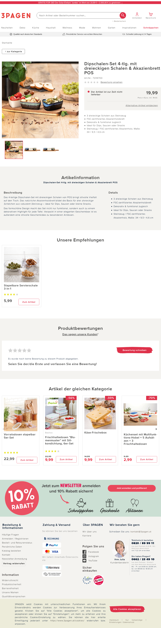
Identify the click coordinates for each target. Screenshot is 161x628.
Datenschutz (128, 622)
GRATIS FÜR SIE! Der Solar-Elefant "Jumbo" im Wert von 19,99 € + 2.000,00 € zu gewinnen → (80, 3)
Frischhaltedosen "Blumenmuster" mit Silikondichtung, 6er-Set (60, 440)
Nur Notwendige (134, 620)
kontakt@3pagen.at (141, 531)
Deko (22, 27)
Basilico (49, 432)
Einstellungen (115, 622)
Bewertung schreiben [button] (135, 350)
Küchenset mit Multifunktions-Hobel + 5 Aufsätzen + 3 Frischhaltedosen (140, 439)
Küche (35, 27)
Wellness (67, 27)
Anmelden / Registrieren (15, 538)
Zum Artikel (28, 302)
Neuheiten (7, 27)
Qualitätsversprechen (13, 596)
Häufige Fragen (10, 534)
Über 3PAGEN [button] (93, 524)
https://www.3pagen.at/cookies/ (67, 620)
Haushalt (51, 27)
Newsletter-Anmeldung (14, 558)
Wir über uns (90, 531)
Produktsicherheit (11, 584)
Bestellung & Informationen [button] (12, 526)
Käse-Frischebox (95, 432)
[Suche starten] (123, 15)
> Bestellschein (119, 21)
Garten (111, 27)
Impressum (114, 620)
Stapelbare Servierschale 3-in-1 (21, 287)
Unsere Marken (10, 592)
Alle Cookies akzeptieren (127, 609)
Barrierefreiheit (10, 588)
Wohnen (96, 27)
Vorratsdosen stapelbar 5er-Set (20, 436)
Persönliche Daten (12, 546)
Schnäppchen (150, 27)
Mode (82, 27)
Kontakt (6, 554)
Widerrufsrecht (10, 580)
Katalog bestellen (11, 550)
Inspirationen (129, 27)
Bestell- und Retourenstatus (17, 542)
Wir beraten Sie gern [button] (125, 524)
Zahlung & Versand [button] (56, 524)
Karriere (87, 535)
